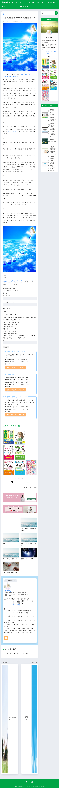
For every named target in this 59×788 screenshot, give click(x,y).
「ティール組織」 (12, 131)
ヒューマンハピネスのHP (11, 331)
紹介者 (5, 340)
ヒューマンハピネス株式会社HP (46, 2)
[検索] (56, 13)
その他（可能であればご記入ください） (16, 338)
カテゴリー (32, 2)
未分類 (35, 488)
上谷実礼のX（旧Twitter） (12, 322)
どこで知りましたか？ (9, 315)
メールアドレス (9, 302)
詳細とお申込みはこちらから (15, 367)
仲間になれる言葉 (29, 280)
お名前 (6, 296)
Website (6, 641)
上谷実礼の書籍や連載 (10, 333)
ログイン (20, 653)
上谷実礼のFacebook (11, 324)
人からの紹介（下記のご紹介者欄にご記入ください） (20, 335)
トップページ (24, 2)
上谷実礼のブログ (9, 326)
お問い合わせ (24, 6)
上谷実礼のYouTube (10, 329)
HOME (30, 782)
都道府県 (7, 308)
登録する (6, 347)
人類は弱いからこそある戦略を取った (8, 280)
